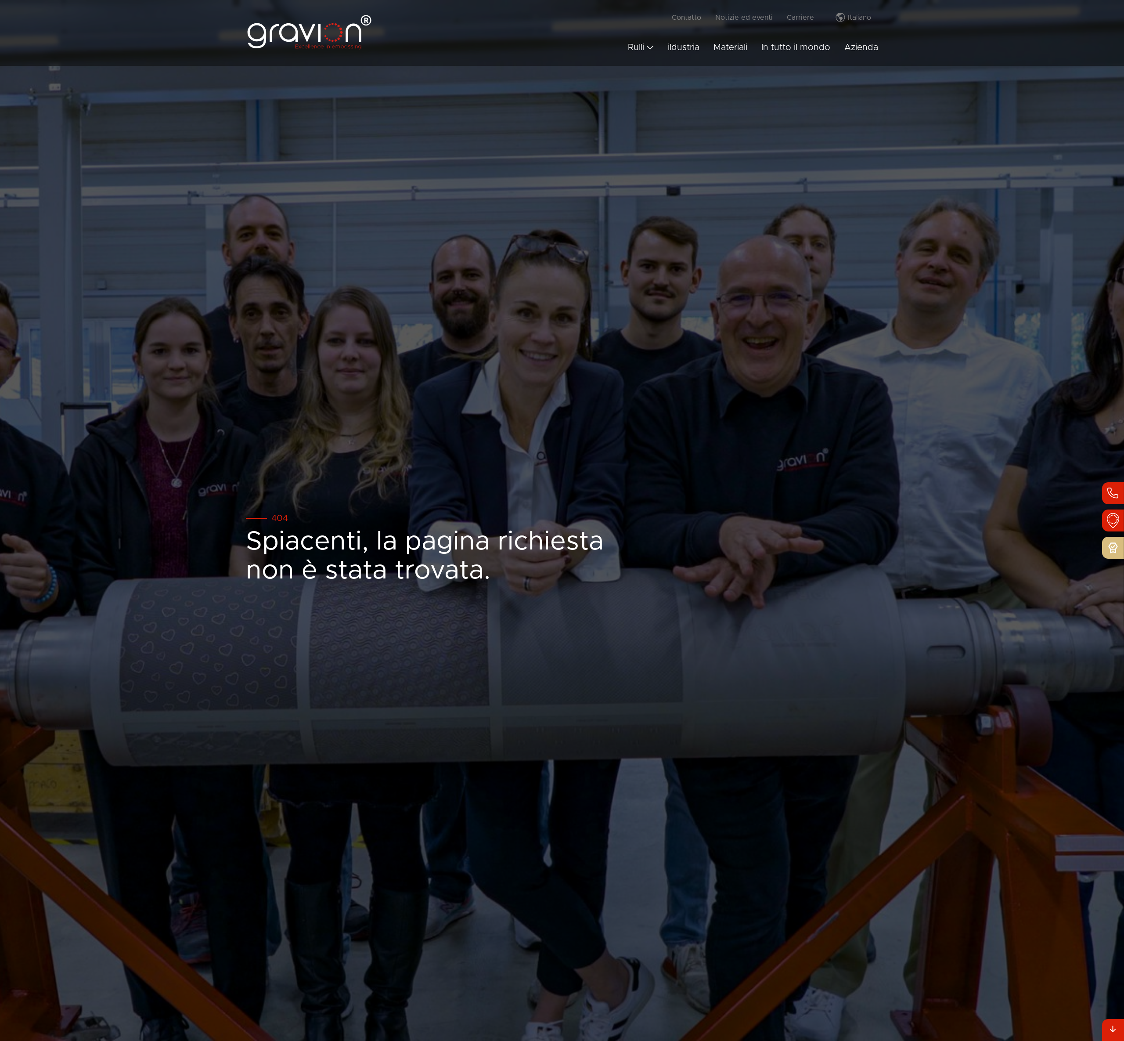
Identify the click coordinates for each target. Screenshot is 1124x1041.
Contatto (686, 17)
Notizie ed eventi (744, 17)
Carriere (800, 17)
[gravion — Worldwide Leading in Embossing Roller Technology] (309, 48)
